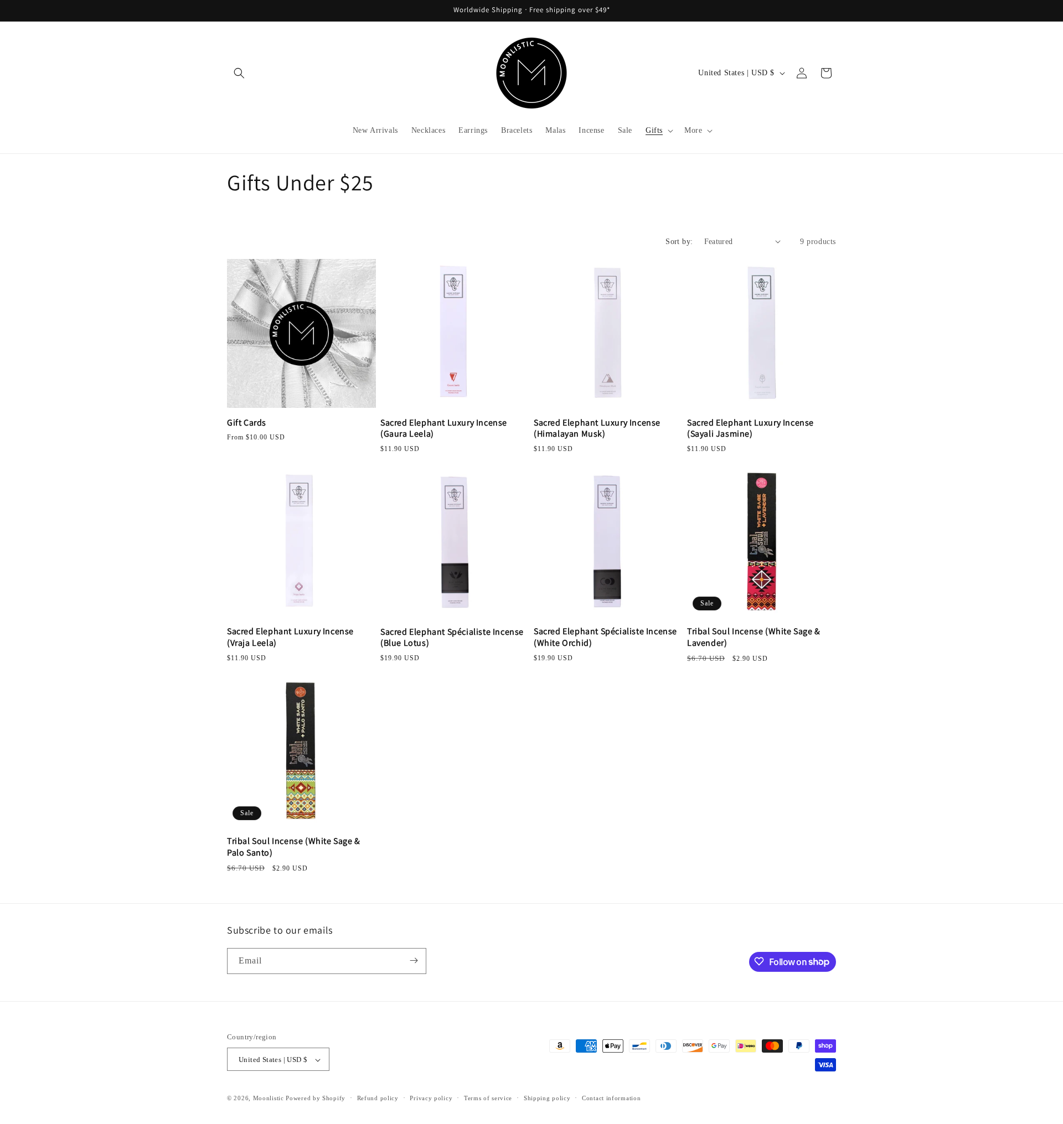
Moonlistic (268, 1098)
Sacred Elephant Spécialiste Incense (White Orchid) (605, 637)
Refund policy (378, 1098)
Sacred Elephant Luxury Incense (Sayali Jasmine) (750, 428)
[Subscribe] (413, 960)
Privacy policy (431, 1098)
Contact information (611, 1098)
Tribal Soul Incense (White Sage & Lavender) (754, 637)
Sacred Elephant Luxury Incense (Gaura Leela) (443, 428)
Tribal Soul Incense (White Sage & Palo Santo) (293, 847)
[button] (239, 73)
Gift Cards (246, 422)
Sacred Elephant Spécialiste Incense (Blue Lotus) (452, 637)
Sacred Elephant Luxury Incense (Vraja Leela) (290, 637)
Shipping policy (547, 1098)
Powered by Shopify (315, 1098)
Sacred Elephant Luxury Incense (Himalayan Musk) (597, 428)
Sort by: (679, 241)
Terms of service (488, 1098)
